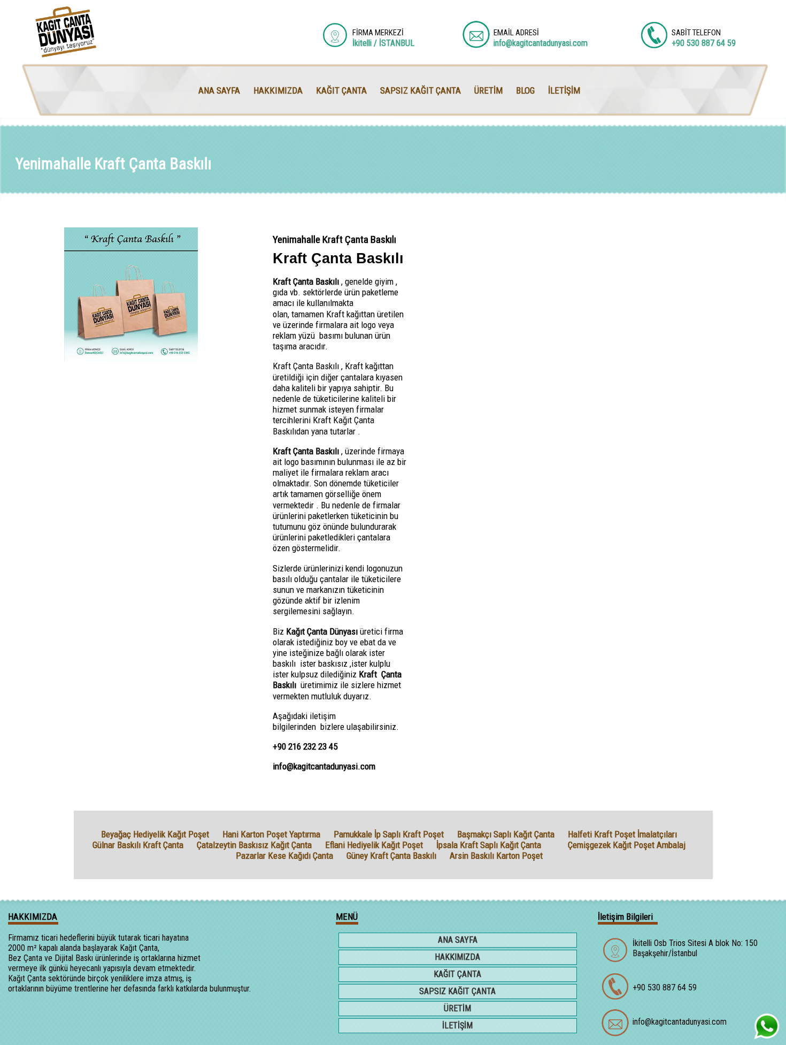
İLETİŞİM (457, 1025)
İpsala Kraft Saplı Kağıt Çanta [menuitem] (488, 845)
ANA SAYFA (457, 940)
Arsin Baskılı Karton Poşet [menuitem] (496, 855)
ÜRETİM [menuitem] (488, 90)
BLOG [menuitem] (525, 90)
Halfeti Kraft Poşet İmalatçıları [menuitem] (622, 834)
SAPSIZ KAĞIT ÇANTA (457, 991)
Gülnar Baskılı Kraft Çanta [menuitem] (138, 845)
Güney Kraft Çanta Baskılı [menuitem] (391, 855)
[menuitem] (554, 845)
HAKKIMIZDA (457, 957)
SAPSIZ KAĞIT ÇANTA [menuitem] (420, 90)
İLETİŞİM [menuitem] (564, 90)
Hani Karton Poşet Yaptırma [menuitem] (271, 834)
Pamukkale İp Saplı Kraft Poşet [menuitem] (389, 834)
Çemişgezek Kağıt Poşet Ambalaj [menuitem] (626, 845)
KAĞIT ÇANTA (457, 974)
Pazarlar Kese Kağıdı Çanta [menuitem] (284, 855)
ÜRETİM (457, 1008)
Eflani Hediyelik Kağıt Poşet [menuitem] (374, 845)
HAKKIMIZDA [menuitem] (278, 90)
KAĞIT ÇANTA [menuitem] (341, 90)
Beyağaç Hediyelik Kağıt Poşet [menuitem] (155, 834)
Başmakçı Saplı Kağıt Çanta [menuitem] (505, 834)
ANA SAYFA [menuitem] (219, 90)
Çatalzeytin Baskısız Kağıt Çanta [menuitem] (254, 845)
